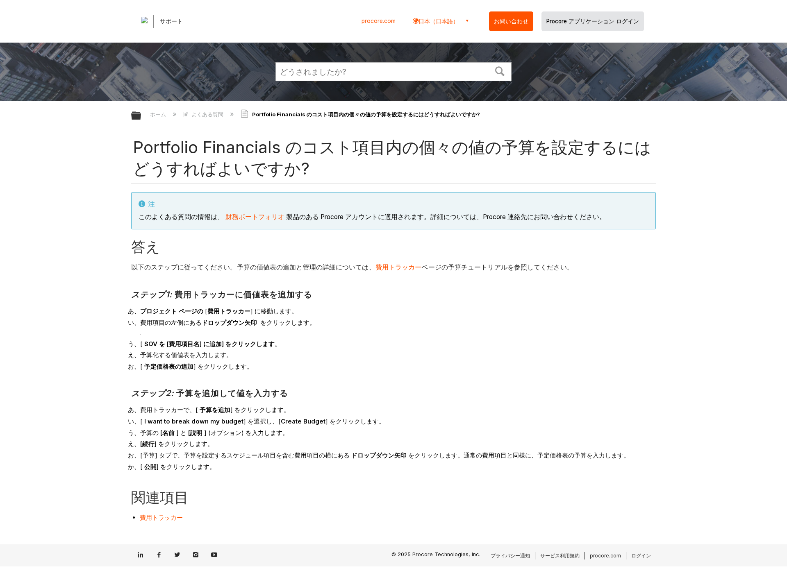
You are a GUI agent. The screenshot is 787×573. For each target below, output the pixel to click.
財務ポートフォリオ (254, 217)
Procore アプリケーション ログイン (592, 21)
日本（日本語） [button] (439, 21)
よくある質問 (207, 114)
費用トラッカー (398, 267)
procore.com (379, 21)
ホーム (159, 114)
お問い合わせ (511, 21)
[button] (500, 70)
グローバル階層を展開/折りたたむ (141, 116)
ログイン (641, 556)
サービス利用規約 (560, 556)
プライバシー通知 (510, 556)
